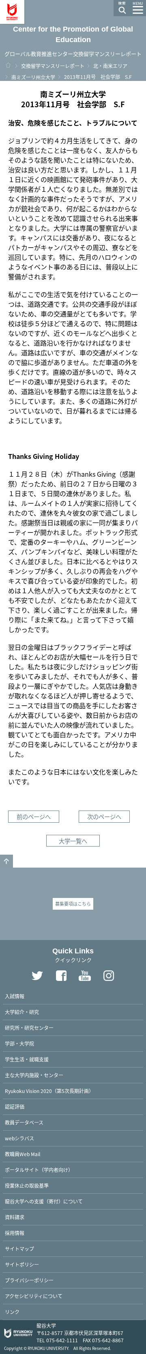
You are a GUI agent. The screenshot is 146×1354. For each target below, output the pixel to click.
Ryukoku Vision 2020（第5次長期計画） (49, 1090)
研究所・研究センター (29, 1027)
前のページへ (34, 816)
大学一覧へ (73, 840)
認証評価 (14, 1106)
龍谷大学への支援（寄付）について (44, 1201)
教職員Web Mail (22, 1153)
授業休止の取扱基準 (27, 1185)
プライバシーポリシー (29, 1280)
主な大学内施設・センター (34, 1075)
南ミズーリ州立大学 (33, 77)
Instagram (109, 975)
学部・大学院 (19, 1043)
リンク (12, 1311)
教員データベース (24, 1122)
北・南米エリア (110, 65)
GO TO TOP (6, 861)
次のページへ (104, 816)
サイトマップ (19, 1248)
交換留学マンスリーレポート (52, 65)
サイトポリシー (22, 1264)
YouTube (85, 975)
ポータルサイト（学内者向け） (39, 1169)
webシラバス (19, 1138)
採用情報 (14, 1232)
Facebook (61, 975)
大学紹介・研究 (22, 1011)
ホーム (8, 65)
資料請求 (14, 1217)
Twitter (37, 975)
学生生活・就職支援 (27, 1059)
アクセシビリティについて (33, 1295)
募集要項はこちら (73, 903)
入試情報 (14, 996)
